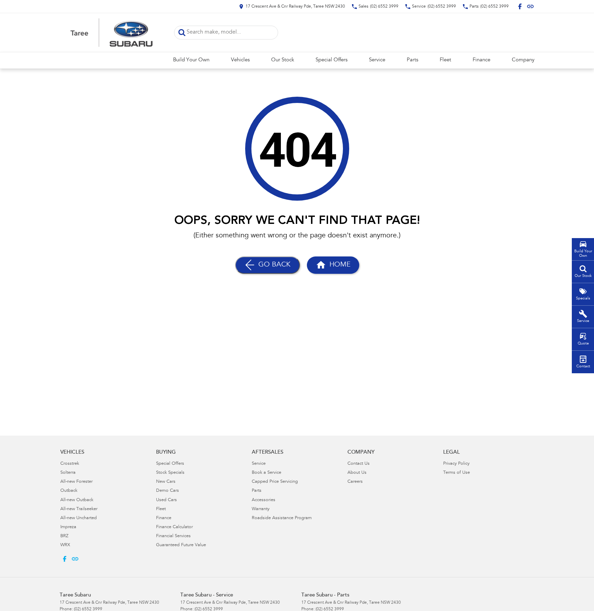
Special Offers (331, 60)
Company (523, 60)
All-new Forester (76, 482)
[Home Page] (112, 32)
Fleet (445, 60)
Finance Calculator (174, 527)
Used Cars (166, 500)
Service (377, 60)
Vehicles (240, 60)
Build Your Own (191, 60)
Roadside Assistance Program (282, 518)
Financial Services (173, 536)
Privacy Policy (456, 464)
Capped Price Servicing (275, 482)
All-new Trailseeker (78, 509)
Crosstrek (69, 464)
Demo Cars (167, 491)
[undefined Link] (530, 6)
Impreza (68, 527)
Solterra (68, 473)
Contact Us (358, 464)
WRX (65, 545)
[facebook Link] (520, 6)
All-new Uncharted (78, 518)
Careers (355, 482)
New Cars (165, 482)
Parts (412, 60)
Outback (68, 491)
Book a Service (266, 473)
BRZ (64, 536)
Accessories (263, 500)
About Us (357, 473)
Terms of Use (456, 473)
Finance (481, 60)
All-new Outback (76, 500)
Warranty (260, 509)
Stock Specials (170, 473)
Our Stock (282, 60)
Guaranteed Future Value (181, 545)
